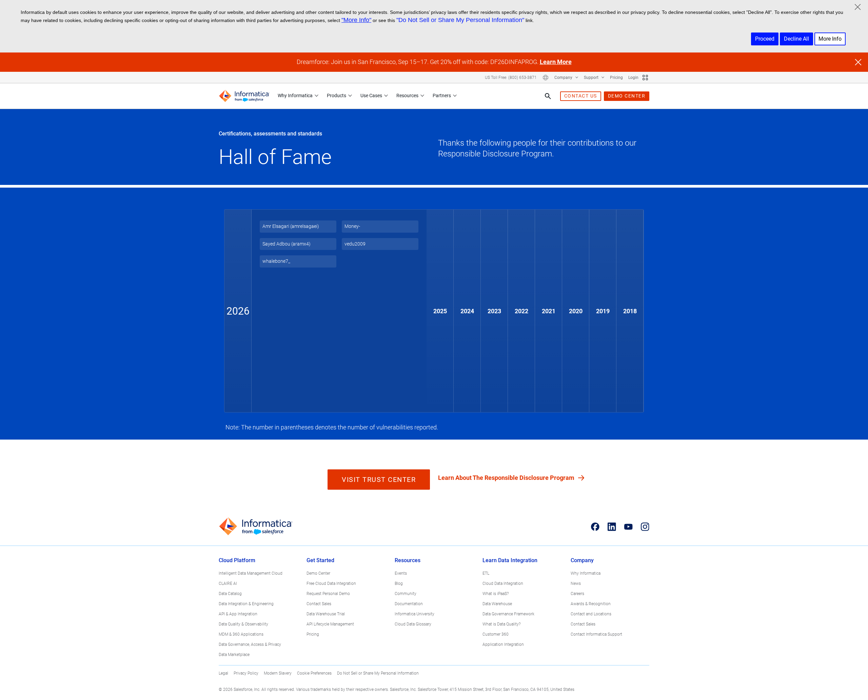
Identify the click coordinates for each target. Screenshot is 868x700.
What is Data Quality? (501, 624)
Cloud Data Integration (502, 583)
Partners (442, 95)
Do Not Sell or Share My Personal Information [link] (378, 673)
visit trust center (379, 479)
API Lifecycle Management (330, 624)
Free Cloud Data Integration (331, 583)
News (576, 583)
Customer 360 (495, 634)
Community (405, 593)
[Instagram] (645, 526)
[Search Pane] (548, 96)
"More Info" (356, 20)
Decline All (796, 39)
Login (633, 77)
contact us (580, 96)
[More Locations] (545, 77)
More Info (830, 39)
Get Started (320, 560)
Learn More (556, 61)
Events (401, 573)
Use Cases (371, 95)
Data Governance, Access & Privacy (250, 644)
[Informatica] (244, 96)
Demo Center (318, 573)
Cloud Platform (237, 560)
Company (563, 77)
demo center (627, 96)
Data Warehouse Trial (326, 614)
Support (591, 77)
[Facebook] (595, 526)
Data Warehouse (497, 603)
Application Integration (503, 644)
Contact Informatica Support (596, 634)
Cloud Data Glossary (413, 624)
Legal (223, 673)
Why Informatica (295, 95)
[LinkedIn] (612, 526)
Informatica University (414, 614)
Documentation (409, 603)
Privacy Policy (246, 673)
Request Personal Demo (328, 593)
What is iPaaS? (495, 593)
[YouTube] (628, 526)
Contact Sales (319, 603)
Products (336, 95)
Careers (577, 593)
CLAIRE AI (228, 583)
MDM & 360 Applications (241, 634)
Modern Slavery (278, 673)
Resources (407, 95)
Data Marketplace (234, 654)
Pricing (616, 77)
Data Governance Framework (508, 614)
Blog (399, 583)
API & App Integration (238, 614)
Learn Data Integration (509, 560)
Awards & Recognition (591, 603)
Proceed (764, 39)
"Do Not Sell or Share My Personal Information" (460, 20)
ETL (485, 573)
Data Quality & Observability (243, 624)
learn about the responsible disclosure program (507, 477)
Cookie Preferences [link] (314, 673)
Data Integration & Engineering (246, 603)
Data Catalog (230, 593)
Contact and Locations (591, 614)
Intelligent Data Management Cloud (250, 573)
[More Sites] (645, 77)
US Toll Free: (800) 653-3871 (511, 77)
